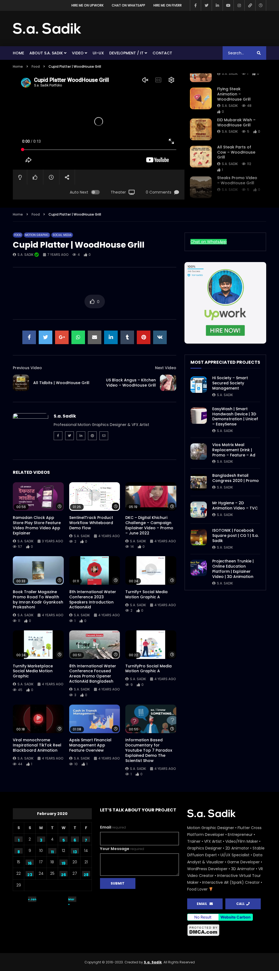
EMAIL (203, 903)
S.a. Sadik (230, 73)
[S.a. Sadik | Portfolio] (47, 28)
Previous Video (27, 368)
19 (63, 863)
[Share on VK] (160, 337)
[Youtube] (228, 5)
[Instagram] (238, 5)
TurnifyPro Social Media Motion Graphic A (148, 668)
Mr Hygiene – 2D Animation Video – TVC (235, 505)
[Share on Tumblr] (127, 337)
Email (113, 827)
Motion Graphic (37, 235)
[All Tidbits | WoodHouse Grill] (21, 383)
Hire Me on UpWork (87, 5)
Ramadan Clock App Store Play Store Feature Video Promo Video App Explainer (37, 525)
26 (63, 874)
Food (36, 66)
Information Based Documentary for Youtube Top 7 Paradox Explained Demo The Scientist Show (148, 750)
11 (52, 851)
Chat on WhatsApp (128, 5)
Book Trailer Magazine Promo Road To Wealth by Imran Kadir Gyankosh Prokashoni (38, 599)
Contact (162, 53)
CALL (241, 903)
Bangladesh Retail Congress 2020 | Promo (235, 478)
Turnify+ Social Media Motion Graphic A (146, 594)
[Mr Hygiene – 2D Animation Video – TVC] (198, 510)
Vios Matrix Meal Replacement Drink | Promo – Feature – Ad (233, 450)
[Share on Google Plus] (62, 337)
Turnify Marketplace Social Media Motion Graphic (33, 671)
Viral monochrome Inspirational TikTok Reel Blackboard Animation (37, 745)
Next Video (165, 368)
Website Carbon (235, 917)
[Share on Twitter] (45, 337)
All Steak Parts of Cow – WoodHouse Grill (236, 152)
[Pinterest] (92, 435)
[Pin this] (143, 337)
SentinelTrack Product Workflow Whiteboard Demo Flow (91, 523)
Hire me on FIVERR (167, 5)
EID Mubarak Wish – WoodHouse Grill (236, 122)
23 (29, 874)
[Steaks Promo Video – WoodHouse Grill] (201, 187)
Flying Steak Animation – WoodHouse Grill (234, 94)
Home (18, 53)
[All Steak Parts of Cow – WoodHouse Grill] (201, 156)
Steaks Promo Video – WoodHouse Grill (237, 180)
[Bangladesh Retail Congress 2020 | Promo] (198, 482)
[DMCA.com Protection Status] (203, 935)
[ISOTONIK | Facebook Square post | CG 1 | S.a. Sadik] (198, 537)
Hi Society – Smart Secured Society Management (230, 383)
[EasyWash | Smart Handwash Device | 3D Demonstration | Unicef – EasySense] (198, 415)
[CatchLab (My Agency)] (249, 5)
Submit (118, 883)
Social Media (62, 235)
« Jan (32, 899)
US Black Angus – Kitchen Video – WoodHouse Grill (131, 382)
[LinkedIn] (217, 5)
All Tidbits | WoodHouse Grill (61, 382)
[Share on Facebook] (29, 337)
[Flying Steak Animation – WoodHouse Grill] (201, 98)
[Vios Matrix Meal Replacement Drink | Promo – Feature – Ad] (198, 451)
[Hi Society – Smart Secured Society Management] (198, 384)
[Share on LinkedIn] (111, 337)
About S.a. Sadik (46, 53)
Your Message (122, 848)
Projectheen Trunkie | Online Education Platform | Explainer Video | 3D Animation (233, 568)
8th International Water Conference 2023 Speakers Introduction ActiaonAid (92, 599)
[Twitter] (206, 5)
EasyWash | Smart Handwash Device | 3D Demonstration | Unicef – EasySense (235, 416)
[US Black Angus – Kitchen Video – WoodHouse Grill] (168, 383)
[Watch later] (260, 5)
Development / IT (126, 53)
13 (75, 851)
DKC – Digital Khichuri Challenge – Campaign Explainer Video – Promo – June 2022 (149, 525)
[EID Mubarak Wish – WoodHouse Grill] (201, 129)
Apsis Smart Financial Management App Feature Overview (90, 745)
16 (30, 863)
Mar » (71, 899)
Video (78, 53)
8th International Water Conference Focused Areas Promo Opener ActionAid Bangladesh (92, 673)
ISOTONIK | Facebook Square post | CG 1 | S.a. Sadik (235, 535)
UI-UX (98, 53)
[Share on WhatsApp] (78, 337)
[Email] (103, 435)
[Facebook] (195, 5)
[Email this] (94, 337)
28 (86, 874)
